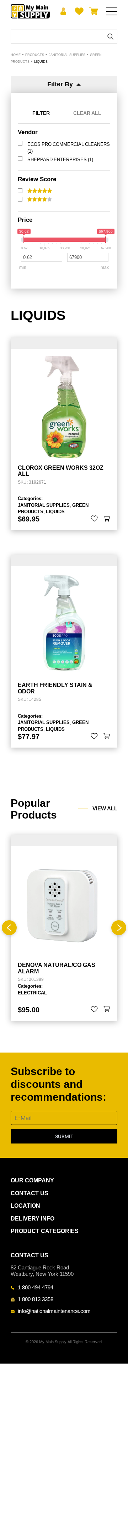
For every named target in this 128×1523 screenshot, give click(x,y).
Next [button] (118, 927)
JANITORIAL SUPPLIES (44, 505)
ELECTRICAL (32, 992)
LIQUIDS (55, 511)
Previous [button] (9, 927)
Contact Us (29, 1193)
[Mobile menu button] (111, 11)
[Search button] (110, 36)
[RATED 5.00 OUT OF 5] (39, 190)
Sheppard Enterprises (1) (60, 159)
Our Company (32, 1180)
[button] (106, 518)
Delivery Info (32, 1219)
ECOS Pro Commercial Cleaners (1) (68, 147)
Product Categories (45, 1231)
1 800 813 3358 (35, 1299)
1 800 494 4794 (35, 1287)
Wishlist (78, 11)
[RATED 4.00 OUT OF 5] (39, 199)
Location (25, 1206)
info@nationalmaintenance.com (54, 1310)
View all (104, 808)
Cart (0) (92, 11)
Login (63, 11)
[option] (64, 928)
